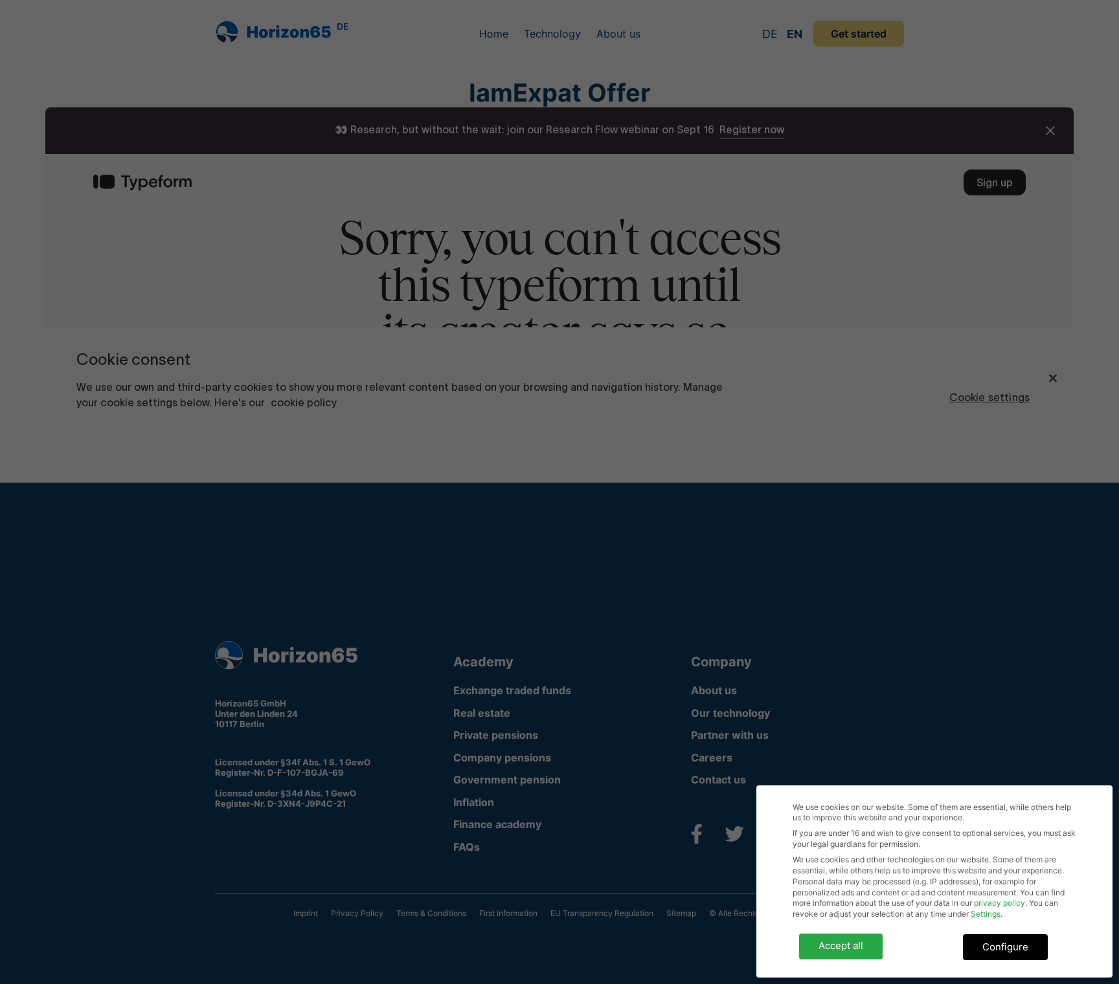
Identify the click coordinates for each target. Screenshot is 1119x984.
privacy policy (999, 903)
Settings (985, 914)
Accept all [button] (841, 945)
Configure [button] (1005, 947)
